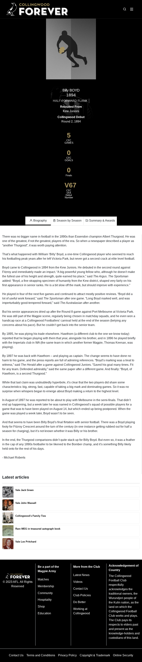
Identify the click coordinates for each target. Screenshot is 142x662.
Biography (40, 220)
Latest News (81, 575)
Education (44, 613)
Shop (41, 606)
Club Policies (82, 595)
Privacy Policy (67, 655)
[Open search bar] (124, 9)
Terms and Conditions (40, 655)
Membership (46, 586)
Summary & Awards (101, 220)
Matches (43, 579)
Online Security (123, 655)
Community (45, 593)
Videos (77, 581)
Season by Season (69, 220)
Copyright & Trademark (95, 655)
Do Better (79, 602)
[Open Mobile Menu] (131, 9)
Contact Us (80, 588)
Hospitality (45, 599)
